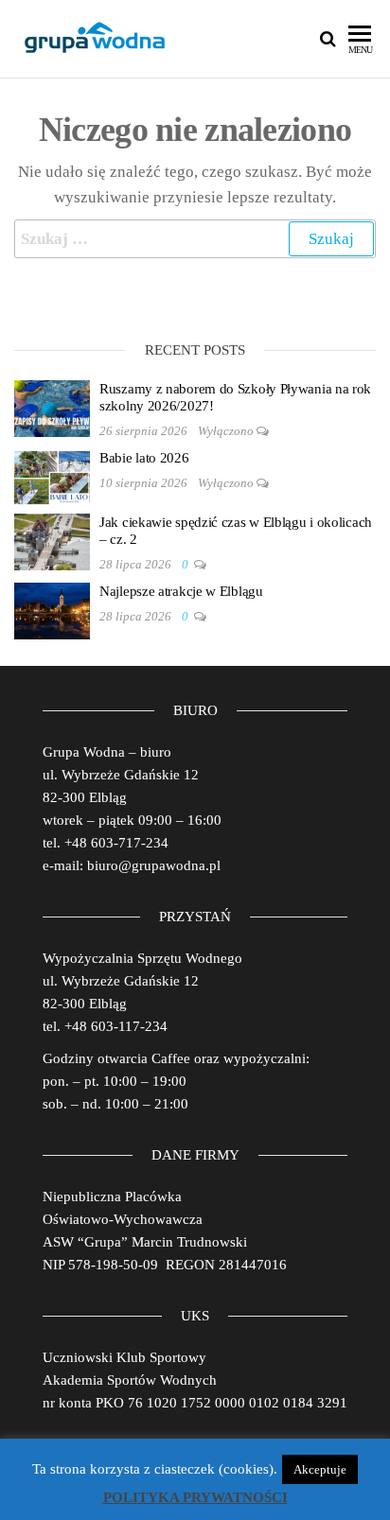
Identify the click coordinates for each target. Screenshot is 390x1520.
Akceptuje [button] (319, 1469)
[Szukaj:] (195, 238)
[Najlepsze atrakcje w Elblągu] (52, 610)
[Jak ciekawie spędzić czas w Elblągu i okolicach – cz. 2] (52, 541)
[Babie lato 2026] (52, 476)
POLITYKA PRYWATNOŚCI (195, 1497)
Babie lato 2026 (144, 457)
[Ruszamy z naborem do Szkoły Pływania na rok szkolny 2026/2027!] (52, 407)
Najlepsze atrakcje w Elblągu (181, 591)
